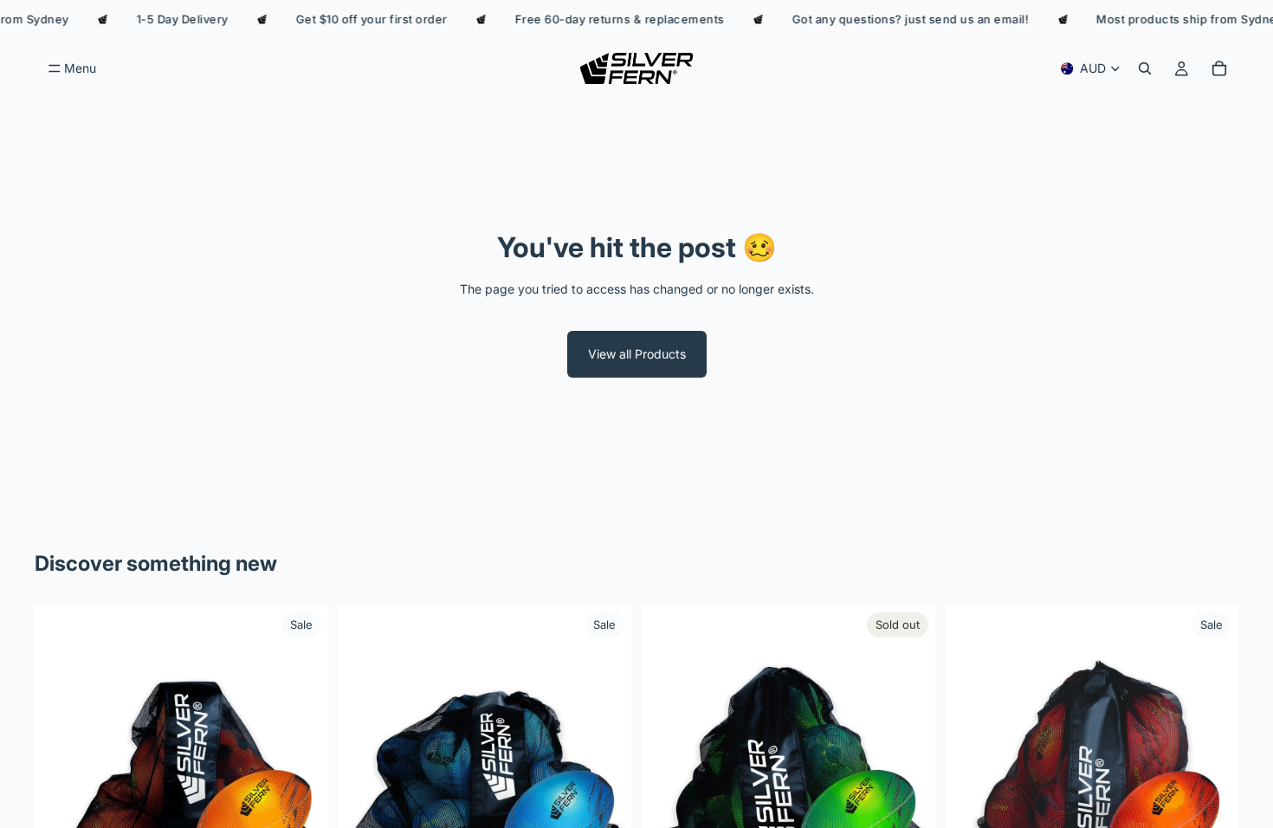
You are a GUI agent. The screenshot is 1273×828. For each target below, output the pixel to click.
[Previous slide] (61, 753)
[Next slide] (302, 753)
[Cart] (1219, 68)
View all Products (637, 353)
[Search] (1145, 68)
